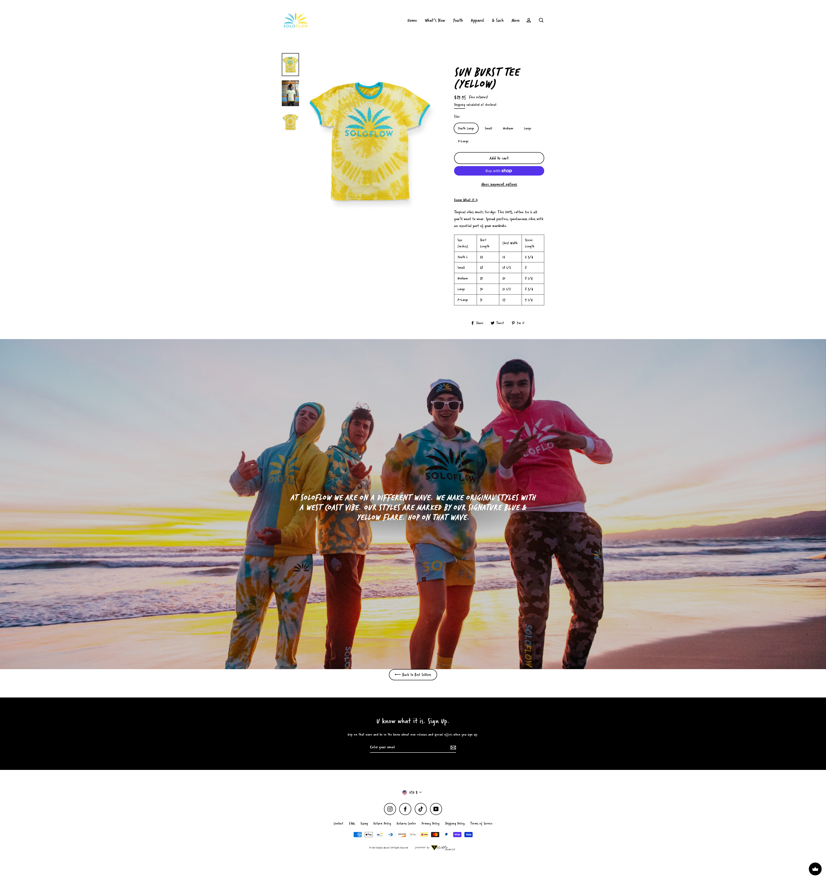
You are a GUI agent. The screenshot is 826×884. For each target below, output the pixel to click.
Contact (339, 823)
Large (528, 128)
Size (456, 116)
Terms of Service (481, 823)
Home (412, 20)
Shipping (459, 104)
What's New (435, 20)
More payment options (499, 184)
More (516, 20)
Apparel (477, 20)
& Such (498, 20)
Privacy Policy (431, 823)
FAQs (352, 823)
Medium (508, 128)
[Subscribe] (452, 747)
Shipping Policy (455, 823)
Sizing (364, 823)
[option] (413, 504)
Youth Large (466, 128)
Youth (458, 20)
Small (488, 128)
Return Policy (382, 823)
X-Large (463, 141)
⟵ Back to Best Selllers (413, 674)
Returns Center (406, 823)
